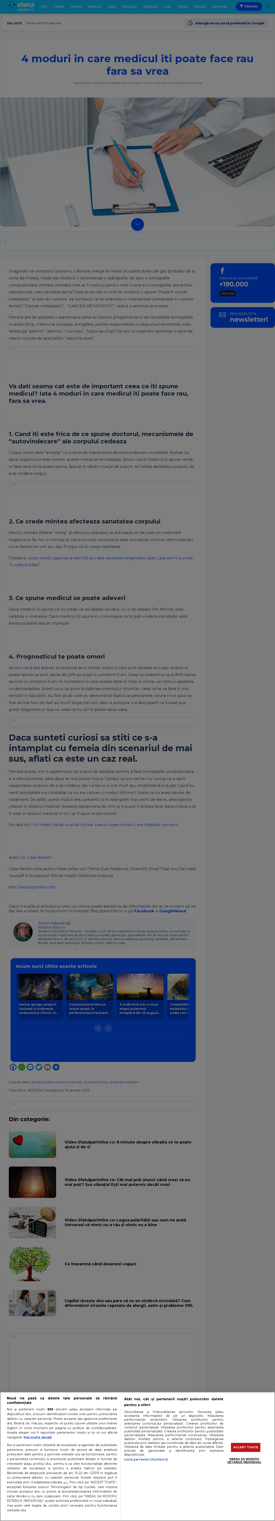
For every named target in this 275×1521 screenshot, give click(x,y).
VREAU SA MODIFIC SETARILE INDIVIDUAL (244, 1460)
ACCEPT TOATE (245, 1447)
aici (65, 1482)
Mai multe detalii (38, 1437)
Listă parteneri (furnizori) (146, 1459)
